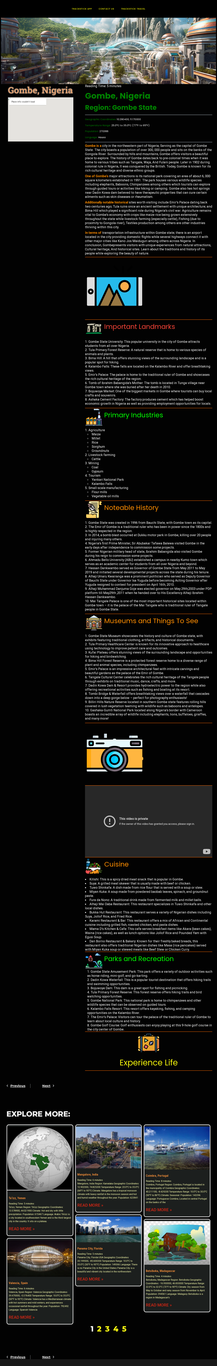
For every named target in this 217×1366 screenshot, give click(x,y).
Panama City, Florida (90, 1248)
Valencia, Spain (18, 1283)
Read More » (22, 1229)
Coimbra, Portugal (157, 1175)
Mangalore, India (87, 1174)
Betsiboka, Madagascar (160, 1271)
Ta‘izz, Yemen (17, 1198)
